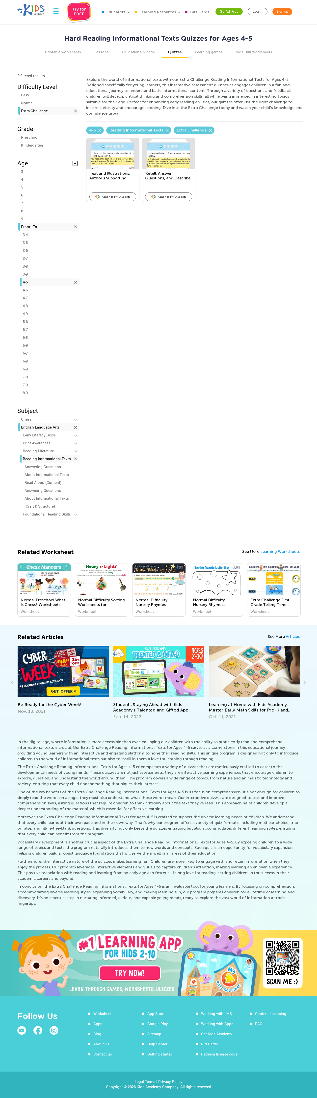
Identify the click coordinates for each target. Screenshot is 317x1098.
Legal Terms (145, 1081)
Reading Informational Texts (47, 458)
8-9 (25, 392)
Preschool (29, 137)
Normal (27, 102)
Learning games (208, 51)
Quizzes (175, 51)
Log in (258, 11)
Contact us (102, 1054)
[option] (44, 590)
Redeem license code (219, 1054)
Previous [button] (12, 682)
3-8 (25, 266)
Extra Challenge (34, 110)
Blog (97, 1033)
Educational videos (138, 51)
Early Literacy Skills (39, 434)
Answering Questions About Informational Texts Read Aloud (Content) (47, 474)
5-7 (25, 329)
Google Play (157, 1023)
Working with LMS (216, 1013)
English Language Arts (40, 427)
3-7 (25, 258)
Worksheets (103, 1013)
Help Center (157, 1043)
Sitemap (154, 1033)
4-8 (25, 305)
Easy (25, 94)
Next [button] (304, 682)
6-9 (25, 368)
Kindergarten (32, 145)
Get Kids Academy (216, 1033)
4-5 (25, 282)
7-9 (25, 384)
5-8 (25, 337)
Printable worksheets (63, 51)
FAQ (258, 1023)
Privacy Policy (170, 1081)
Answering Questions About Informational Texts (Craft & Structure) (47, 498)
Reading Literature (38, 450)
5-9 (25, 345)
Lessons (101, 51)
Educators (115, 12)
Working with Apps (217, 1023)
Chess (26, 419)
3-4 (25, 234)
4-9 (25, 313)
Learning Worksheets (280, 551)
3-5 (25, 242)
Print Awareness (37, 442)
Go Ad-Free (229, 11)
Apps (97, 1023)
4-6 (25, 289)
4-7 (25, 297)
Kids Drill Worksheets (254, 51)
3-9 (25, 274)
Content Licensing (270, 1013)
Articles (293, 636)
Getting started (160, 1054)
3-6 (25, 250)
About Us (101, 1043)
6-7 (25, 353)
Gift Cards (199, 12)
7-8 (25, 376)
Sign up (282, 11)
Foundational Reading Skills (47, 514)
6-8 (25, 361)
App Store (155, 1013)
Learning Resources (157, 12)
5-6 (25, 321)
